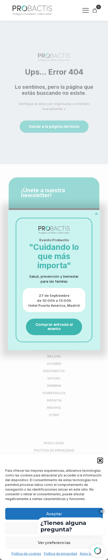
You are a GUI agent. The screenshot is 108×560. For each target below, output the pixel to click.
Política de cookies (26, 554)
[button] (100, 460)
